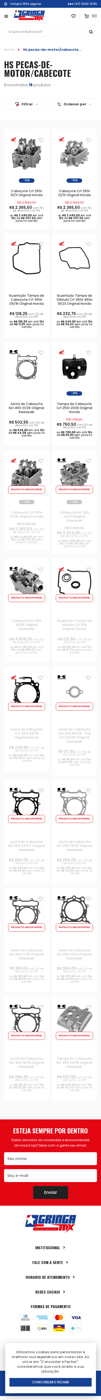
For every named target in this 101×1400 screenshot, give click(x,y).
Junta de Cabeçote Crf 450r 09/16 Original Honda (26, 733)
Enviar (50, 1192)
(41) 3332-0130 (85, 4)
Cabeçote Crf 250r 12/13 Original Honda (74, 193)
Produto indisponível (26, 489)
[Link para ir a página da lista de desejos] (73, 16)
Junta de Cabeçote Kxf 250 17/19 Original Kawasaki (26, 954)
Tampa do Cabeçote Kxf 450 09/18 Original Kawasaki (74, 1063)
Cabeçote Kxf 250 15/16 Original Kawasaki (26, 625)
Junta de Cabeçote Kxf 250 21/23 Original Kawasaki (74, 954)
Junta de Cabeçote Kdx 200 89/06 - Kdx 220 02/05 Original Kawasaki (74, 735)
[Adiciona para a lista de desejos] (40, 139)
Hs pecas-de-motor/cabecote (50, 49)
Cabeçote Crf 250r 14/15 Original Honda (26, 514)
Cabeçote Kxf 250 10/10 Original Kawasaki (74, 516)
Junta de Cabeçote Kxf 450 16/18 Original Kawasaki (26, 1063)
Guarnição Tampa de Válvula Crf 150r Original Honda (74, 625)
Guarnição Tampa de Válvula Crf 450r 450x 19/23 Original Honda (74, 299)
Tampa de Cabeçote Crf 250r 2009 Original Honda (74, 408)
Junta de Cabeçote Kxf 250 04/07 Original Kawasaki (26, 846)
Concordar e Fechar (50, 1382)
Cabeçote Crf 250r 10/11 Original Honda (27, 193)
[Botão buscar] (91, 32)
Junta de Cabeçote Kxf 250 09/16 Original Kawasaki (74, 846)
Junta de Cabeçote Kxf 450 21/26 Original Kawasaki (26, 408)
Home (9, 49)
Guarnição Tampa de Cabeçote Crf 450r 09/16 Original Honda (26, 299)
